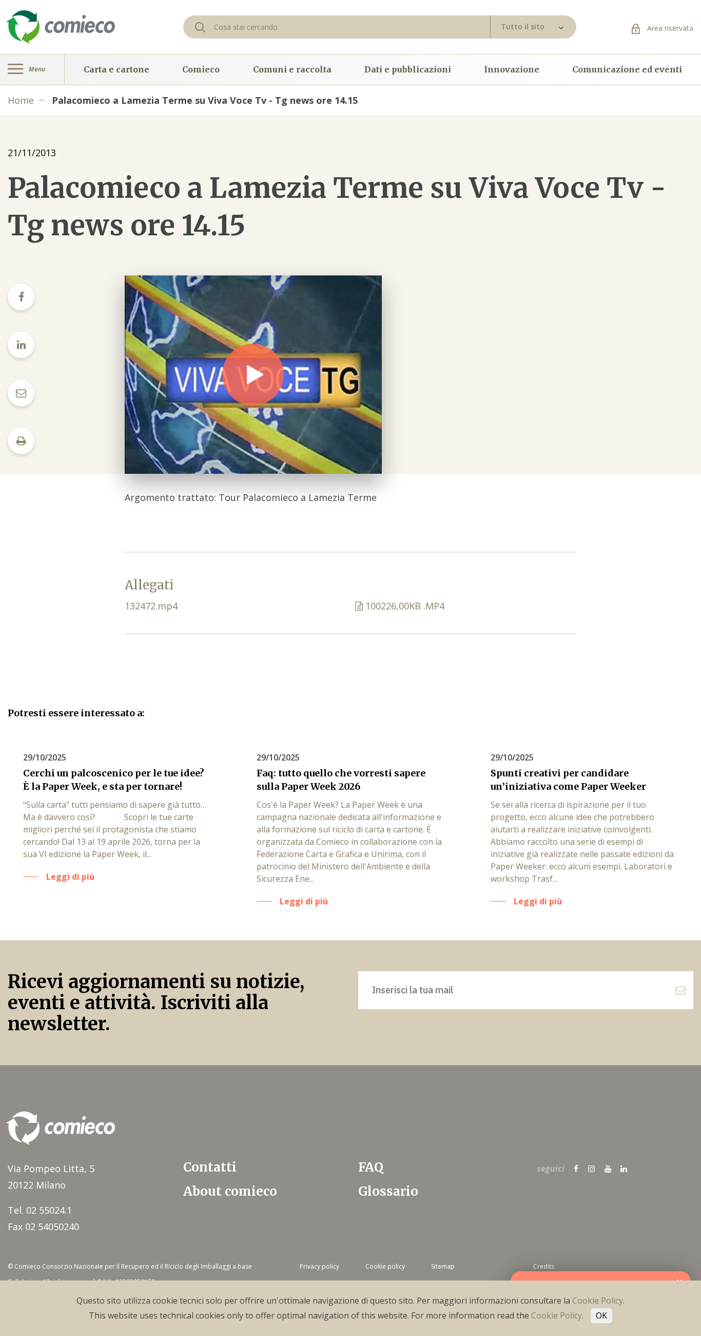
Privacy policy (319, 1266)
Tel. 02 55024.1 (40, 1210)
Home (21, 100)
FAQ (370, 1167)
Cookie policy (385, 1266)
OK (601, 1315)
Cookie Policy (597, 1300)
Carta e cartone (116, 69)
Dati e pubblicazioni (407, 69)
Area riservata (669, 28)
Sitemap (443, 1266)
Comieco (201, 69)
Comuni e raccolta (292, 69)
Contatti (210, 1167)
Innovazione (511, 69)
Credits (543, 1266)
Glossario (388, 1191)
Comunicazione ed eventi (627, 69)
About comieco (230, 1191)
